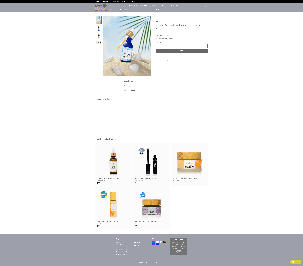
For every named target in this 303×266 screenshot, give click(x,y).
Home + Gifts (115, 5)
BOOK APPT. (149, 9)
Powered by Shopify (157, 262)
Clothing (144, 5)
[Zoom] (127, 46)
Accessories (130, 5)
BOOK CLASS (160, 9)
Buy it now (182, 51)
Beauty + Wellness (159, 5)
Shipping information (132, 86)
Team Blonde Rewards (133, 9)
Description (128, 81)
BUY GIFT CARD (115, 9)
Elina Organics (110, 139)
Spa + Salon (176, 5)
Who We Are (120, 244)
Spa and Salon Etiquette (123, 249)
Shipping (158, 42)
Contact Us (138, 239)
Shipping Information (122, 252)
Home (158, 21)
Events (118, 242)
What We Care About (122, 247)
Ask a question (129, 90)
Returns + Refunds (121, 254)
